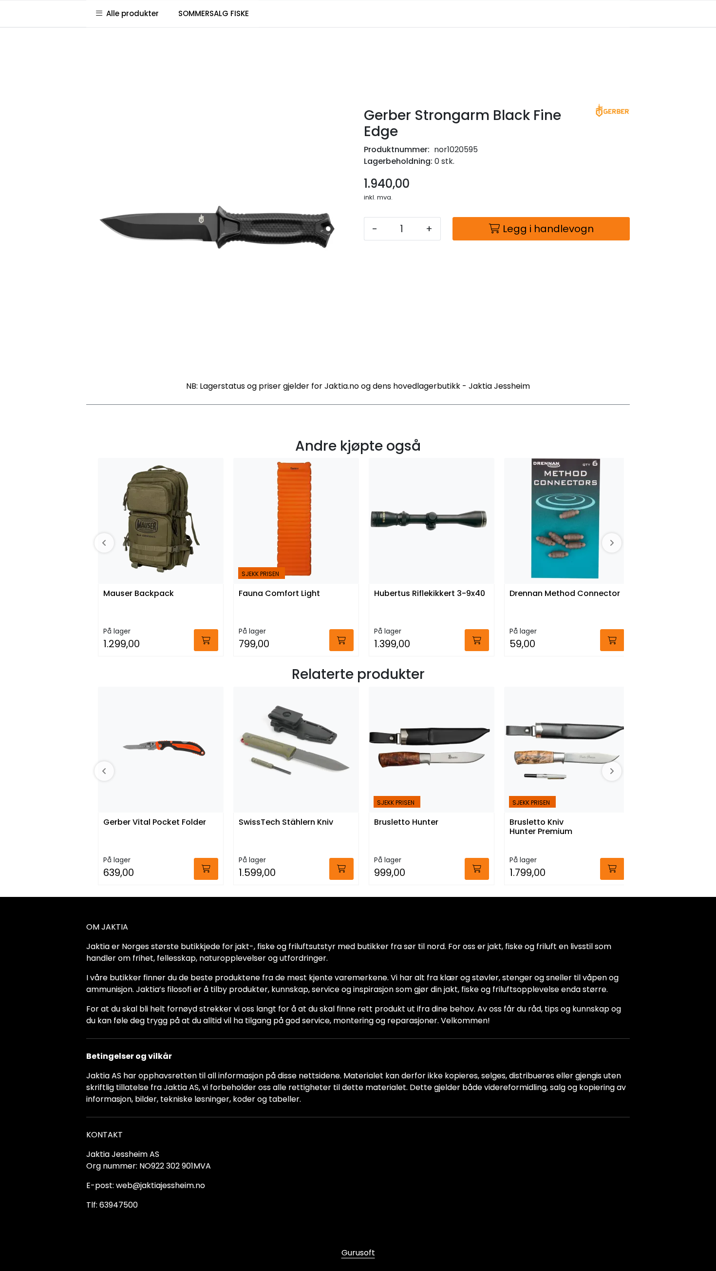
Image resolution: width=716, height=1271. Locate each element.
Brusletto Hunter (406, 822)
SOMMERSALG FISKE (213, 13)
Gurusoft (358, 1252)
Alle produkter (130, 13)
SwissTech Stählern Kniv (286, 822)
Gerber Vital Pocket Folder (154, 822)
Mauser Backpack (138, 594)
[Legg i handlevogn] (206, 640)
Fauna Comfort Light (279, 594)
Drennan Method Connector (564, 594)
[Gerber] (612, 110)
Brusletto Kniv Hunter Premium (540, 827)
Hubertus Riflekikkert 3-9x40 (429, 594)
